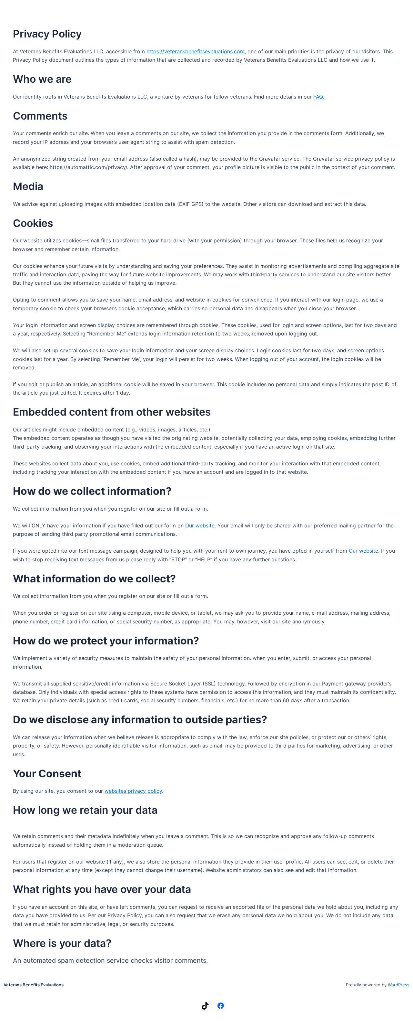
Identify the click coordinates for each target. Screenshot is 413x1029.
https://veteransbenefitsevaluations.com (195, 51)
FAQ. (318, 96)
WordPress (398, 984)
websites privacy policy (133, 791)
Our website (200, 525)
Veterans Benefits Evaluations (34, 984)
